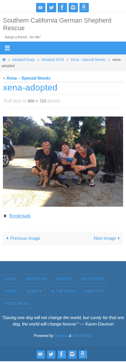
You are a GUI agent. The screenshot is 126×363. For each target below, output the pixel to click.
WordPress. (83, 332)
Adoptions (36, 275)
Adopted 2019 (52, 60)
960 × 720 (37, 100)
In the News (63, 288)
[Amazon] (84, 7)
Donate (64, 275)
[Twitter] (51, 7)
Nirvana (61, 332)
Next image (105, 234)
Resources (17, 300)
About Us (94, 288)
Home (10, 275)
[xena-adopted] (63, 160)
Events (34, 288)
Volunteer (92, 275)
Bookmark (19, 213)
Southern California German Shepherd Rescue (57, 24)
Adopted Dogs (23, 60)
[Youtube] (40, 7)
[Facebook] (62, 7)
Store (11, 288)
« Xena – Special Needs (26, 78)
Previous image (25, 234)
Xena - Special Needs (88, 60)
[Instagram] (73, 7)
